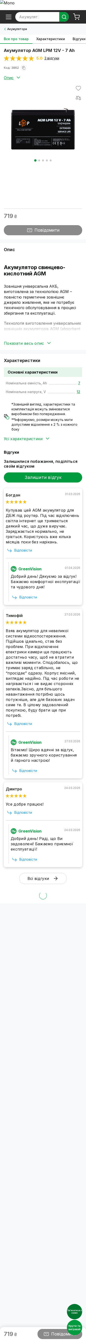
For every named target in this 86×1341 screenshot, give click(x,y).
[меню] (8, 17)
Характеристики (50, 39)
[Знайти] (64, 17)
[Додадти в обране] (78, 88)
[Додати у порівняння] (78, 98)
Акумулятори (17, 29)
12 (78, 392)
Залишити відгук (43, 477)
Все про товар (16, 39)
